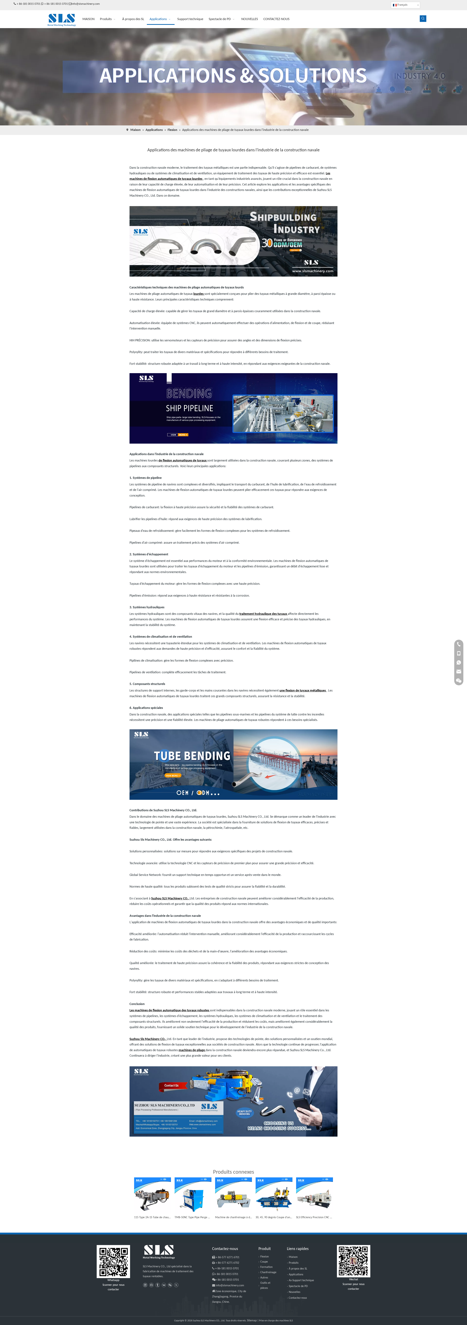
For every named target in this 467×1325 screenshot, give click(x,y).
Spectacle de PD (298, 1286)
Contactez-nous (298, 1298)
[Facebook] (151, 1285)
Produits (293, 1262)
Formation (266, 1267)
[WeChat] (170, 1285)
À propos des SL (298, 1268)
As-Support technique (301, 1280)
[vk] (163, 1285)
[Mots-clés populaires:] (423, 18)
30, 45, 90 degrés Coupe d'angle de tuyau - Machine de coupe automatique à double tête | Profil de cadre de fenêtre (274, 1217)
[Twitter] (176, 1285)
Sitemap (252, 1320)
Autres (264, 1277)
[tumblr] (157, 1285)
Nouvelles (294, 1292)
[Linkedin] (145, 1285)
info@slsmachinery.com (86, 4)
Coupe (264, 1261)
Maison (293, 1257)
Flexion (264, 1256)
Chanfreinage (268, 1272)
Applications (296, 1274)
